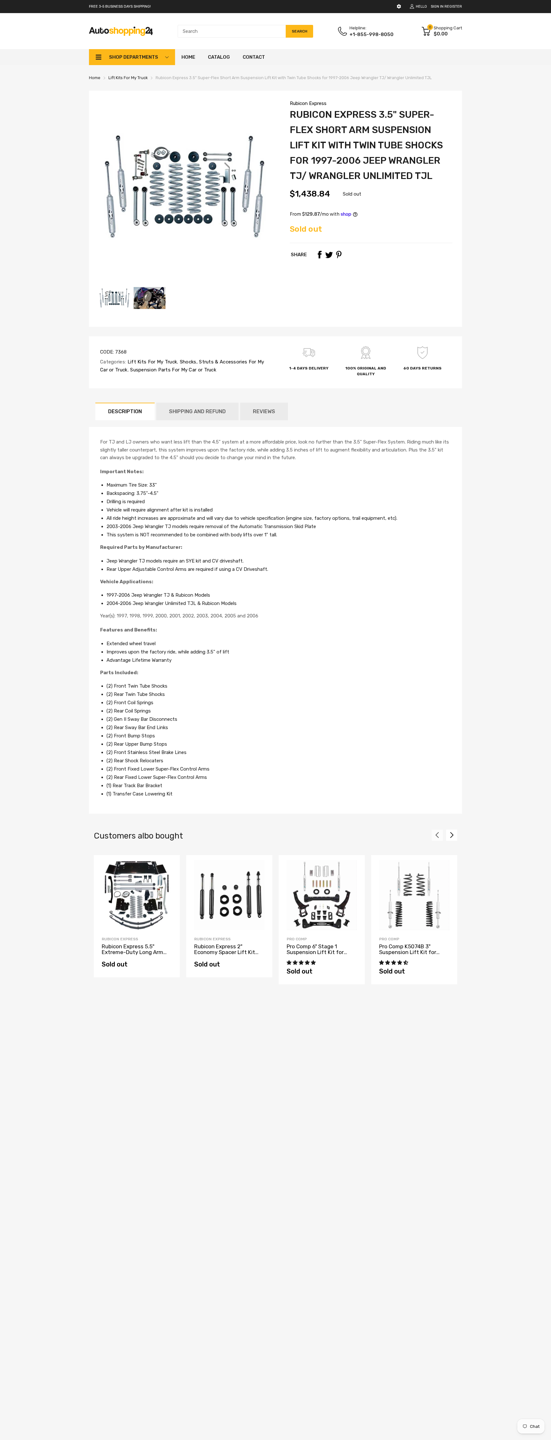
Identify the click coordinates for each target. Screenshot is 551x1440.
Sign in (437, 6)
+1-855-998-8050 (371, 34)
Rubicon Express (308, 103)
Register (453, 6)
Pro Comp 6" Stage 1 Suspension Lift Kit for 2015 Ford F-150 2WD (315, 952)
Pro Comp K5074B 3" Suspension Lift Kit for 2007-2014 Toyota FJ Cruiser (407, 955)
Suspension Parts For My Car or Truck (172, 370)
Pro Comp (297, 939)
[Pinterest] (338, 254)
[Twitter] (329, 254)
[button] (302, 963)
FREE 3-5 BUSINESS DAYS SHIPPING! (120, 6)
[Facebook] (319, 254)
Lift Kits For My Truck (151, 362)
